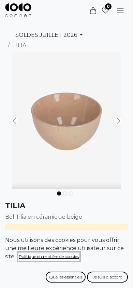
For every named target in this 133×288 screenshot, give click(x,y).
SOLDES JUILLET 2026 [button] (46, 35)
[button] (14, 120)
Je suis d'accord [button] (107, 276)
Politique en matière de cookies (49, 256)
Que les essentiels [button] (65, 276)
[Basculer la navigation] (120, 10)
